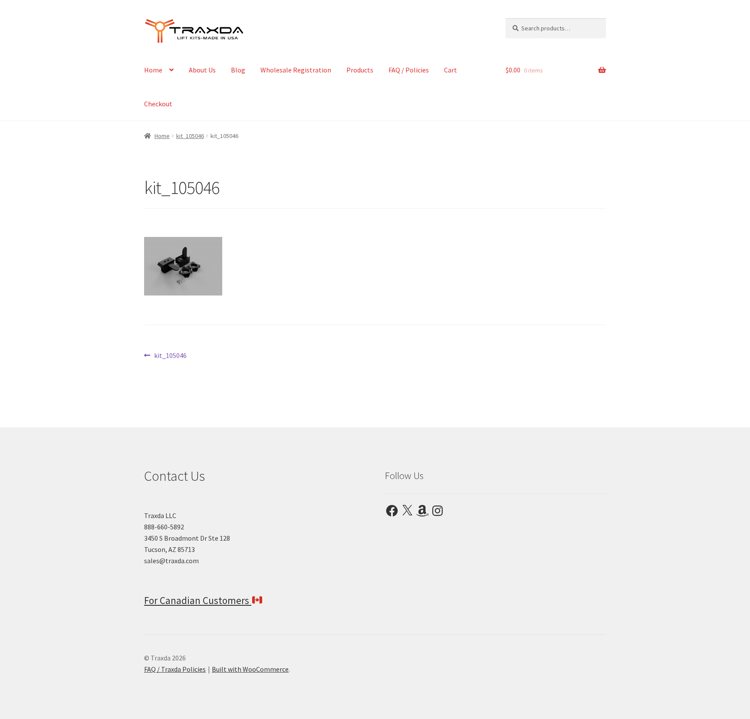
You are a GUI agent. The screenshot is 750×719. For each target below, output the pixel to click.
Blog (238, 70)
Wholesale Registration (295, 70)
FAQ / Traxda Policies (175, 669)
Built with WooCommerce (250, 669)
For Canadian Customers (197, 600)
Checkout (158, 103)
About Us (202, 70)
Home (153, 70)
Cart (450, 70)
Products (359, 70)
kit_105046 (190, 136)
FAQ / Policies (408, 70)
